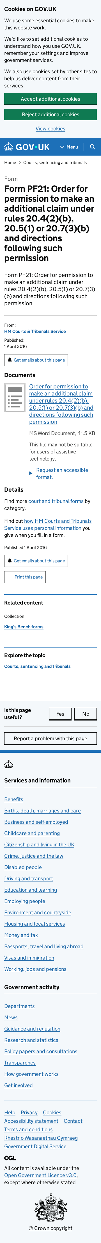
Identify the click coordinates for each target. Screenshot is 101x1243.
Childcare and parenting (32, 833)
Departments (19, 1006)
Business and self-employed (36, 822)
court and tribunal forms (56, 501)
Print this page (29, 577)
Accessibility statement (31, 1121)
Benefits (13, 799)
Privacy (29, 1112)
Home (10, 162)
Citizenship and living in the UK (39, 844)
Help (9, 1112)
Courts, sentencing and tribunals (55, 162)
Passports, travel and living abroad (44, 946)
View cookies (50, 128)
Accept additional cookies (50, 99)
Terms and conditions (28, 1129)
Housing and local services (34, 924)
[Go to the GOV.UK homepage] (27, 147)
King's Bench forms (23, 626)
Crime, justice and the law (33, 856)
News (11, 1017)
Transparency (20, 1062)
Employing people (24, 901)
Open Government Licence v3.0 (40, 1175)
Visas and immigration (29, 957)
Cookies (52, 1112)
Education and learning (30, 890)
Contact (73, 1121)
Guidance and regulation (32, 1028)
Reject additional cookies (50, 114)
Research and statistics (31, 1040)
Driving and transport (28, 878)
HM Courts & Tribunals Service (35, 331)
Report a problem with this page (50, 738)
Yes (64, 714)
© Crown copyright (50, 1228)
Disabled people (23, 867)
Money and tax (21, 935)
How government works (31, 1074)
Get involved (18, 1085)
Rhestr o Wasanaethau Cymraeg (41, 1138)
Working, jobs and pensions (35, 969)
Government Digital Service (35, 1146)
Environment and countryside (37, 912)
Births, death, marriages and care (42, 810)
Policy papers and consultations (40, 1051)
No (89, 714)
